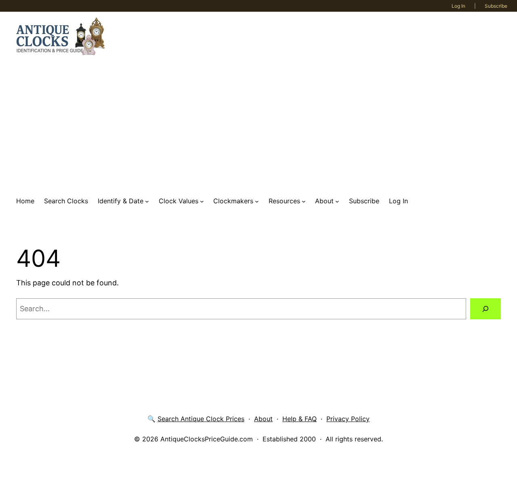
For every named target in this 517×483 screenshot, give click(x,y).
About (263, 419)
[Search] (485, 308)
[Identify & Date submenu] (147, 201)
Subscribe (496, 6)
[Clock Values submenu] (202, 201)
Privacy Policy (348, 419)
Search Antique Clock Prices (201, 419)
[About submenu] (337, 201)
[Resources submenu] (304, 201)
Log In (458, 6)
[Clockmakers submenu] (257, 201)
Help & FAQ (299, 419)
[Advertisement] (258, 125)
